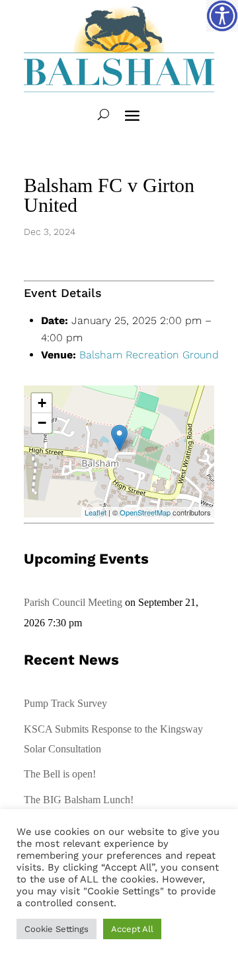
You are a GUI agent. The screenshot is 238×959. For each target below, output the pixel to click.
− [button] (42, 422)
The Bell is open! (60, 773)
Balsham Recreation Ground (149, 354)
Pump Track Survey (65, 703)
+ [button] (42, 403)
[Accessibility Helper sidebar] (222, 16)
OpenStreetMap (145, 512)
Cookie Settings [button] (56, 929)
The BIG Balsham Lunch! (79, 799)
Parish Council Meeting (73, 602)
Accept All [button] (132, 929)
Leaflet (95, 512)
